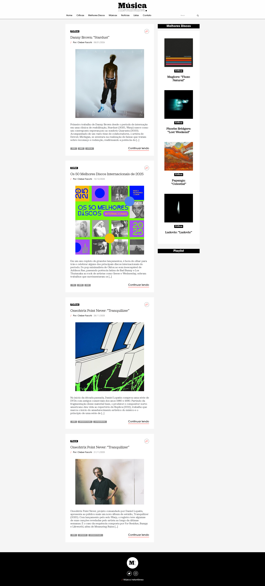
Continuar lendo (138, 148)
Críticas (80, 16)
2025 (73, 148)
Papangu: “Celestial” (178, 182)
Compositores (100, 422)
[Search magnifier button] (197, 15)
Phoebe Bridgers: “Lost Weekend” (178, 130)
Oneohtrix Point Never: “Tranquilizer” (99, 311)
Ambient (83, 535)
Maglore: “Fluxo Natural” (178, 78)
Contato (147, 16)
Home (69, 16)
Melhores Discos (96, 16)
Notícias (125, 16)
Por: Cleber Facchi (82, 43)
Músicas (113, 16)
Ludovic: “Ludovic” (178, 232)
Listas (136, 16)
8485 (81, 148)
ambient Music (85, 422)
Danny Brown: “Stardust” (89, 37)
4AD (87, 285)
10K (73, 285)
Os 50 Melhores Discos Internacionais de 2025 (107, 174)
